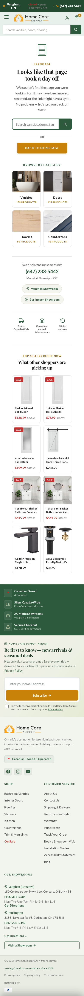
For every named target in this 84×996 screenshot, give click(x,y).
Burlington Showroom (44, 299)
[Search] (75, 29)
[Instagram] (18, 771)
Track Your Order (55, 834)
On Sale (9, 841)
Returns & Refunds (56, 814)
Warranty (50, 821)
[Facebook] (8, 771)
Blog (47, 862)
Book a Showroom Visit (59, 841)
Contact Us (51, 800)
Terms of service (54, 975)
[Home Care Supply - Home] (22, 729)
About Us (50, 793)
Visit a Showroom (20, 945)
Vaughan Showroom (44, 288)
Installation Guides (56, 848)
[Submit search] (65, 124)
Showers (10, 814)
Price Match (52, 827)
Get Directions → (15, 905)
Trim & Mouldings (16, 834)
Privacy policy (12, 975)
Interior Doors (13, 800)
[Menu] (7, 18)
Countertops (13, 827)
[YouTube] (28, 771)
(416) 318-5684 (14, 897)
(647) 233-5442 (42, 271)
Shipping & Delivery (57, 807)
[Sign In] (67, 18)
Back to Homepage (42, 148)
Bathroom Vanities (16, 793)
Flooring (9, 807)
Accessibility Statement (60, 855)
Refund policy (12, 982)
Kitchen (9, 821)
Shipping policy (32, 975)
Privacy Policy (13, 670)
